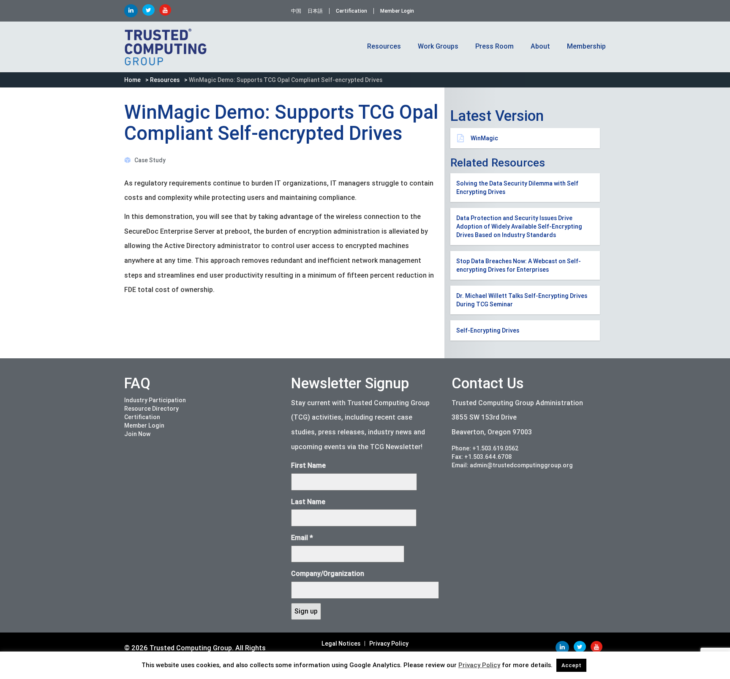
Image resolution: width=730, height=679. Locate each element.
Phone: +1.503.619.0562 (485, 448)
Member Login (397, 11)
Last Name (308, 502)
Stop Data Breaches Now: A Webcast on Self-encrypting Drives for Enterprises (518, 265)
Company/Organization (327, 574)
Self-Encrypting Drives (487, 330)
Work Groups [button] (438, 46)
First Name (308, 465)
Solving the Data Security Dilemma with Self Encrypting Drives (517, 187)
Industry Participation (155, 400)
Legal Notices (340, 643)
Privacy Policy (389, 643)
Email (302, 538)
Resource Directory (151, 408)
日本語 (315, 11)
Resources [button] (384, 46)
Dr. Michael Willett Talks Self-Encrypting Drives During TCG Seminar (521, 300)
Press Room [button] (494, 46)
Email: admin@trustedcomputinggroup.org (512, 465)
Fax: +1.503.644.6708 (482, 456)
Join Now (137, 434)
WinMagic (484, 138)
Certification (351, 11)
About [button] (540, 46)
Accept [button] (571, 665)
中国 (296, 11)
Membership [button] (586, 46)
